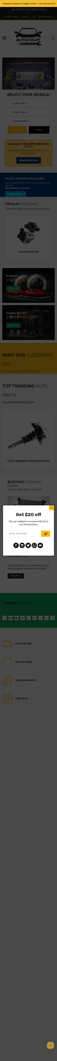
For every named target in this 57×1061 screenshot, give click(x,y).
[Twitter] (28, 545)
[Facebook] (16, 545)
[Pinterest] (34, 545)
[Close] (51, 507)
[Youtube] (40, 545)
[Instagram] (22, 545)
